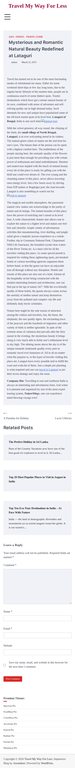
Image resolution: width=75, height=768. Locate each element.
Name (7, 611)
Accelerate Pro (10, 724)
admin (14, 62)
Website (7, 645)
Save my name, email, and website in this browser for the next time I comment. (38, 664)
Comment (9, 565)
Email (7, 628)
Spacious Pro (9, 706)
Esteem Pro (8, 730)
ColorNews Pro (10, 718)
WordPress (47, 763)
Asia (11, 37)
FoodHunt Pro (10, 712)
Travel (20, 37)
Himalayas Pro (10, 748)
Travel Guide (34, 37)
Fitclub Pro (8, 742)
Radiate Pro (8, 736)
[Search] (67, 16)
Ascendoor (19, 763)
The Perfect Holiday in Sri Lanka (28, 441)
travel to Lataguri (48, 369)
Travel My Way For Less (37, 6)
